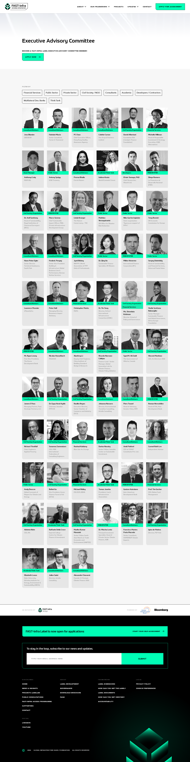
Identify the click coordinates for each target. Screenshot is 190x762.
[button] (81, 6)
